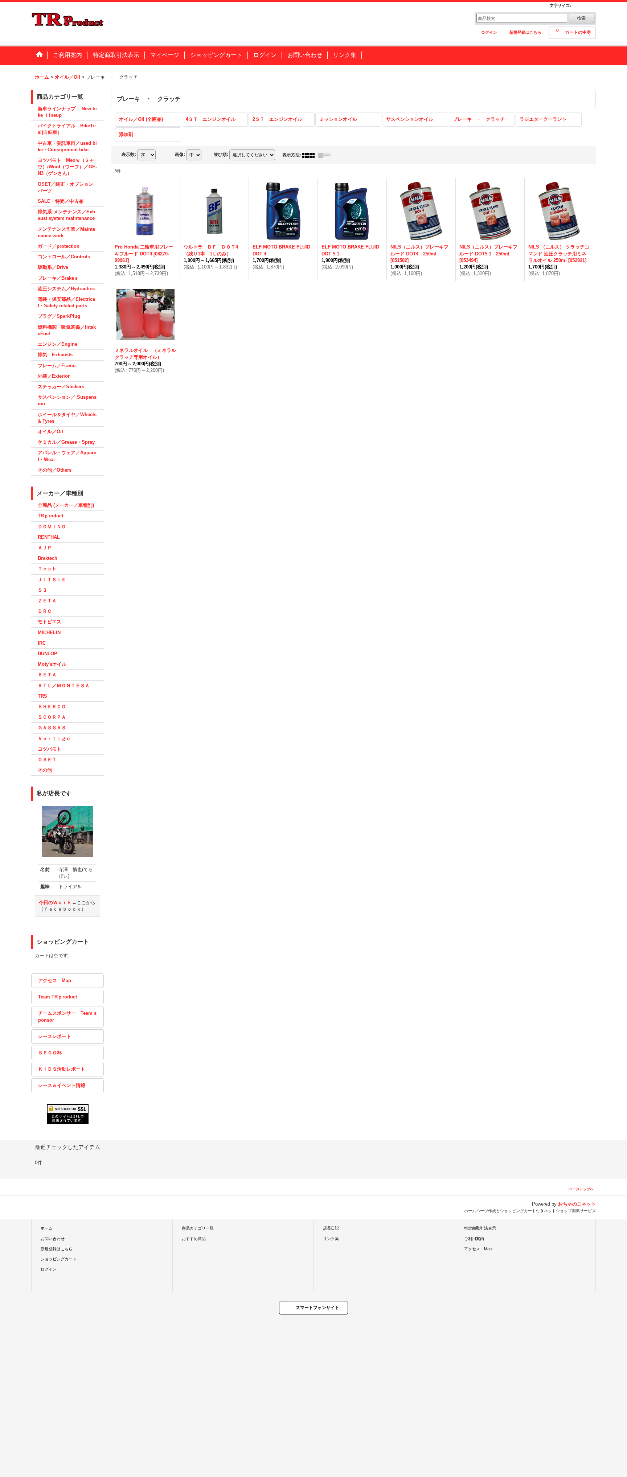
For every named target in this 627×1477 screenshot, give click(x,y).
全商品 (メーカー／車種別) (66, 505)
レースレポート (54, 1036)
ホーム (47, 1228)
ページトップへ (581, 1189)
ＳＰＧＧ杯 (50, 1052)
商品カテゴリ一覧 (198, 1228)
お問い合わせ (53, 1238)
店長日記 (331, 1228)
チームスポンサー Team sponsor (67, 1016)
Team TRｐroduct (57, 997)
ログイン (489, 32)
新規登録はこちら (525, 32)
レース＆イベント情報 (61, 1085)
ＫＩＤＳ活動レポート (61, 1069)
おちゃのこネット (577, 1204)
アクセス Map (54, 980)
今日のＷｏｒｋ (55, 902)
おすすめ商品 (194, 1238)
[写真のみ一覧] (310, 154)
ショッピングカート (59, 1259)
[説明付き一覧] (326, 154)
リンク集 (331, 1238)
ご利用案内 (474, 1238)
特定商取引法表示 (480, 1228)
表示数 (129, 154)
